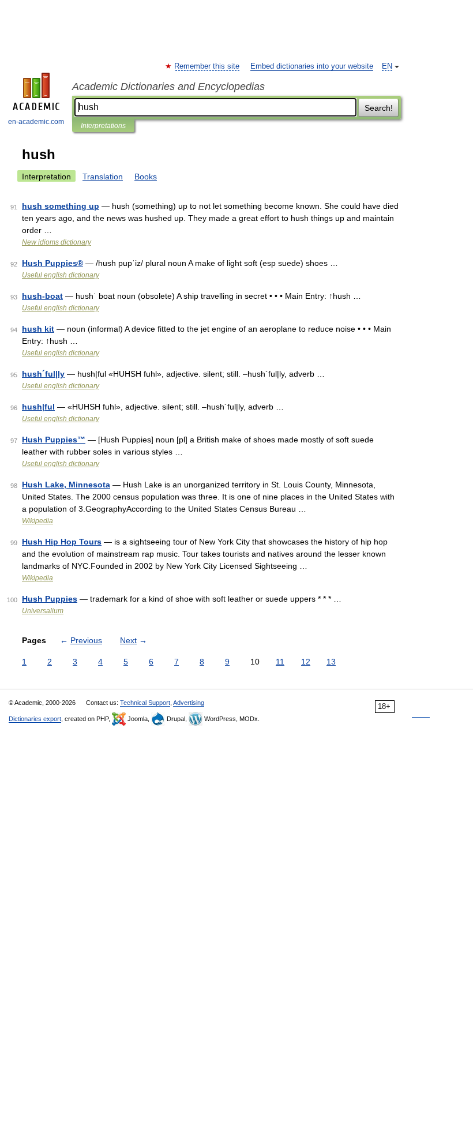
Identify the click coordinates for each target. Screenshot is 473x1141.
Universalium (42, 611)
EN (387, 66)
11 (280, 661)
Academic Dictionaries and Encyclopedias (168, 86)
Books (145, 176)
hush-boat (42, 296)
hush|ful (38, 406)
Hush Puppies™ (53, 439)
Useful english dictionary (60, 275)
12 (305, 661)
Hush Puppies (49, 598)
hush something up (60, 206)
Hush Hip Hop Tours (62, 541)
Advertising (188, 702)
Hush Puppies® (52, 263)
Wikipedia (37, 521)
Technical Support (145, 702)
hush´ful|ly (43, 373)
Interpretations (103, 126)
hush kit (38, 328)
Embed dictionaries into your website (311, 66)
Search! (379, 107)
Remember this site (207, 66)
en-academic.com (36, 122)
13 (331, 661)
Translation (102, 176)
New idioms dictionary (56, 242)
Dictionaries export (35, 718)
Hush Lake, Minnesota (66, 484)
